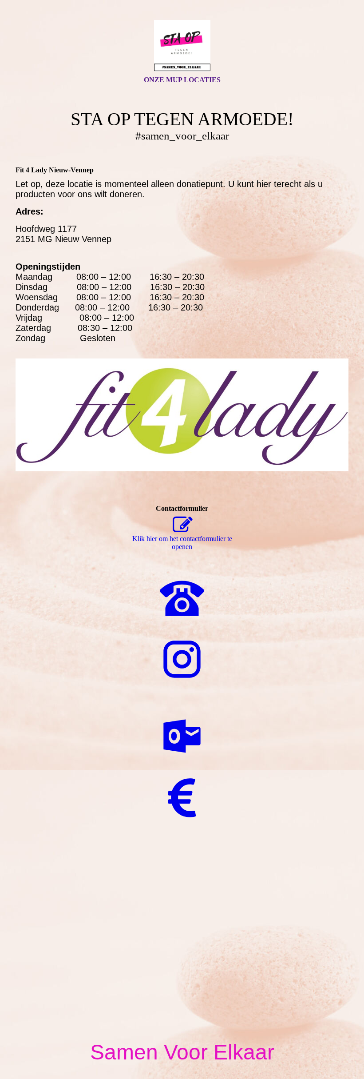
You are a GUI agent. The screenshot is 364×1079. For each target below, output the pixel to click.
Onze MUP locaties (182, 80)
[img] (182, 46)
